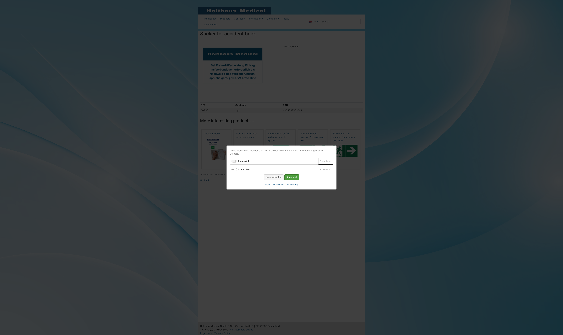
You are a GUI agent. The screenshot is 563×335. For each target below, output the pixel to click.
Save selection (274, 177)
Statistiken (244, 169)
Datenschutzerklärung (287, 184)
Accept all (292, 177)
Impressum (270, 184)
